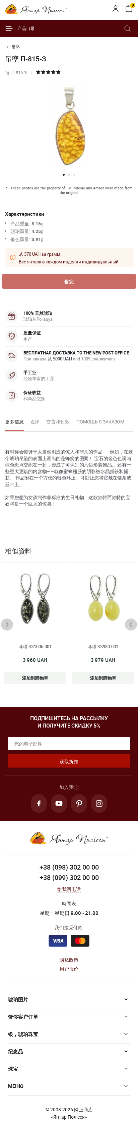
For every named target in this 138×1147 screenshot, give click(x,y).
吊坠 (15, 47)
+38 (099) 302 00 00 (69, 877)
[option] (14, 423)
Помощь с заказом (100, 421)
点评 (35, 421)
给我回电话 (69, 889)
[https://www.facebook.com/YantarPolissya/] (39, 803)
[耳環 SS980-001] (103, 599)
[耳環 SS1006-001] (35, 599)
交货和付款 (58, 421)
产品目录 (26, 28)
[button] (63, 175)
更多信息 (14, 421)
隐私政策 (69, 960)
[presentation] (7, 625)
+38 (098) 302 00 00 (69, 867)
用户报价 (69, 969)
